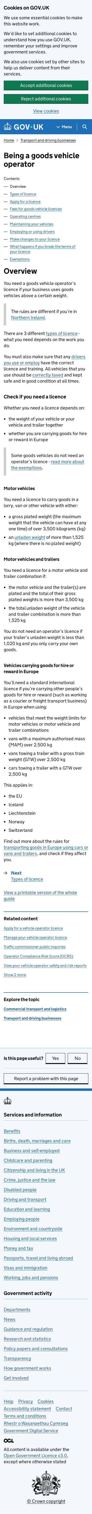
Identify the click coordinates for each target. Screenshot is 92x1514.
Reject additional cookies (46, 99)
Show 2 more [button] (15, 974)
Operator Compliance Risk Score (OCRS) (38, 956)
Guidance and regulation (28, 1329)
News (9, 1319)
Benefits (12, 1131)
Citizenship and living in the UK (34, 1170)
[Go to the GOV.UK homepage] (23, 126)
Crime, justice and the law (29, 1180)
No (81, 1058)
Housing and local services (30, 1238)
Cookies (46, 1401)
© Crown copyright (46, 1501)
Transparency (17, 1358)
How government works (27, 1368)
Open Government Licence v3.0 (35, 1455)
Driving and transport (25, 1199)
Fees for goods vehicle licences (36, 209)
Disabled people (20, 1189)
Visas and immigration (25, 1268)
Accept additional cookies (46, 85)
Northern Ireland (28, 317)
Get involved (16, 1378)
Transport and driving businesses (48, 140)
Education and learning (27, 1209)
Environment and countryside (33, 1229)
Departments (17, 1309)
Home (9, 140)
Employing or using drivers (32, 231)
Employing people (21, 1219)
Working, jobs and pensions (31, 1277)
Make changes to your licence (35, 239)
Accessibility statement (27, 1408)
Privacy (25, 1401)
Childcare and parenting (28, 1160)
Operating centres (25, 216)
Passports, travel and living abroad (38, 1258)
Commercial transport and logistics (35, 1009)
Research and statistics (27, 1339)
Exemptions (20, 259)
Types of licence (23, 194)
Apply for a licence (25, 201)
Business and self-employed (32, 1150)
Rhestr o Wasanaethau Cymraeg (36, 1423)
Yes (58, 1058)
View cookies (46, 111)
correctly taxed (47, 375)
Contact (64, 1408)
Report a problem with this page (46, 1078)
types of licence (62, 333)
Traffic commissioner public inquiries (35, 946)
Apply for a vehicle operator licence (33, 928)
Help (8, 1401)
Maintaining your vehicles (31, 224)
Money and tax (18, 1248)
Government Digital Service (31, 1430)
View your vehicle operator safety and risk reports (45, 965)
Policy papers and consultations (36, 1348)
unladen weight (29, 537)
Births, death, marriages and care (37, 1141)
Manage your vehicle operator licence (35, 937)
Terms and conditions (25, 1416)
